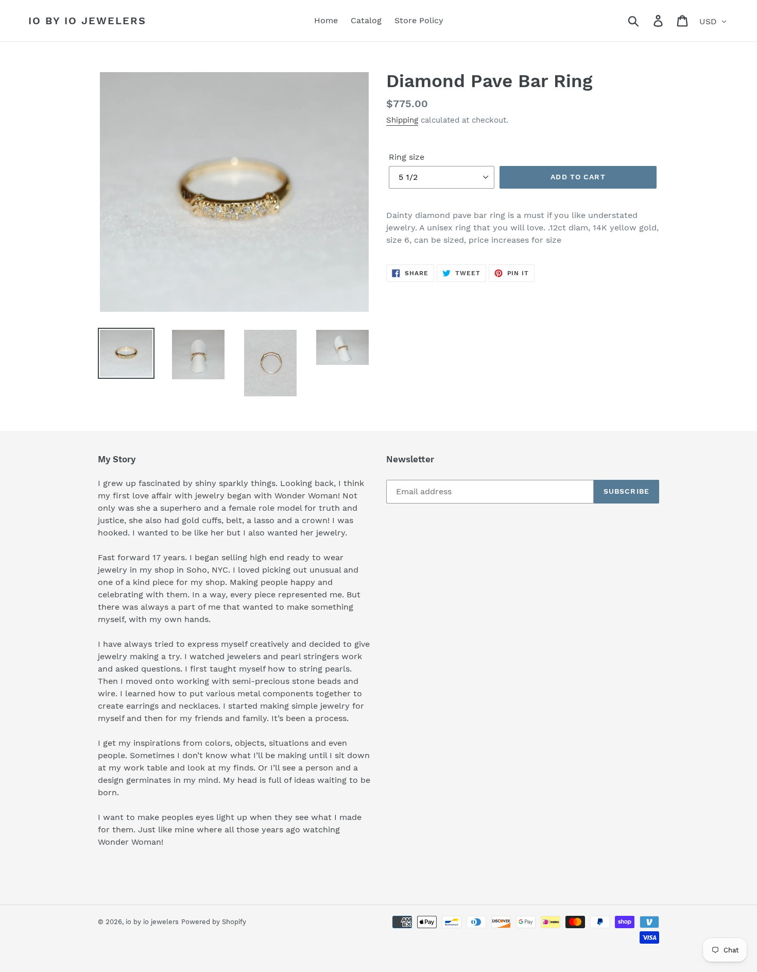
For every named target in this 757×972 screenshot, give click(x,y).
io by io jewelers (87, 20)
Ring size (406, 157)
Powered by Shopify (213, 922)
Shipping (402, 120)
